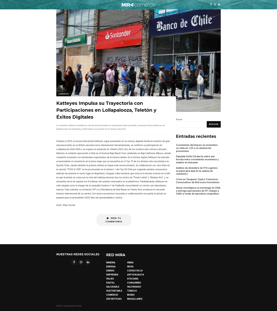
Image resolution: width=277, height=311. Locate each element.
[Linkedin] (88, 262)
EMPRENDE (112, 274)
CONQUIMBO (134, 282)
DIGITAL (110, 282)
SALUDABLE (112, 286)
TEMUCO (132, 290)
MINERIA (110, 262)
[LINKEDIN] (219, 4)
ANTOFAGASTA (135, 274)
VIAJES (110, 278)
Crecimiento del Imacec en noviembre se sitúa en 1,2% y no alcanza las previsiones (197, 148)
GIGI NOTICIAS (114, 298)
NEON (130, 266)
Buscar (179, 119)
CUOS (79, 306)
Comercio (64, 94)
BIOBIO (131, 294)
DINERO (110, 270)
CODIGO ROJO (135, 270)
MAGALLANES (134, 298)
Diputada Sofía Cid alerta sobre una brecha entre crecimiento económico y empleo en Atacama (197, 159)
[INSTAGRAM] (215, 4)
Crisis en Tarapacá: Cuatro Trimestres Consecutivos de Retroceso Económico (197, 181)
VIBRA (130, 262)
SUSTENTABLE (114, 290)
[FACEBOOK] (211, 4)
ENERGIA (111, 266)
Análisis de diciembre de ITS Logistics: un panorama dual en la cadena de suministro (197, 171)
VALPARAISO (134, 286)
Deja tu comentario (113, 220)
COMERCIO (112, 294)
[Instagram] (81, 262)
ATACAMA (132, 278)
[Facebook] (74, 262)
